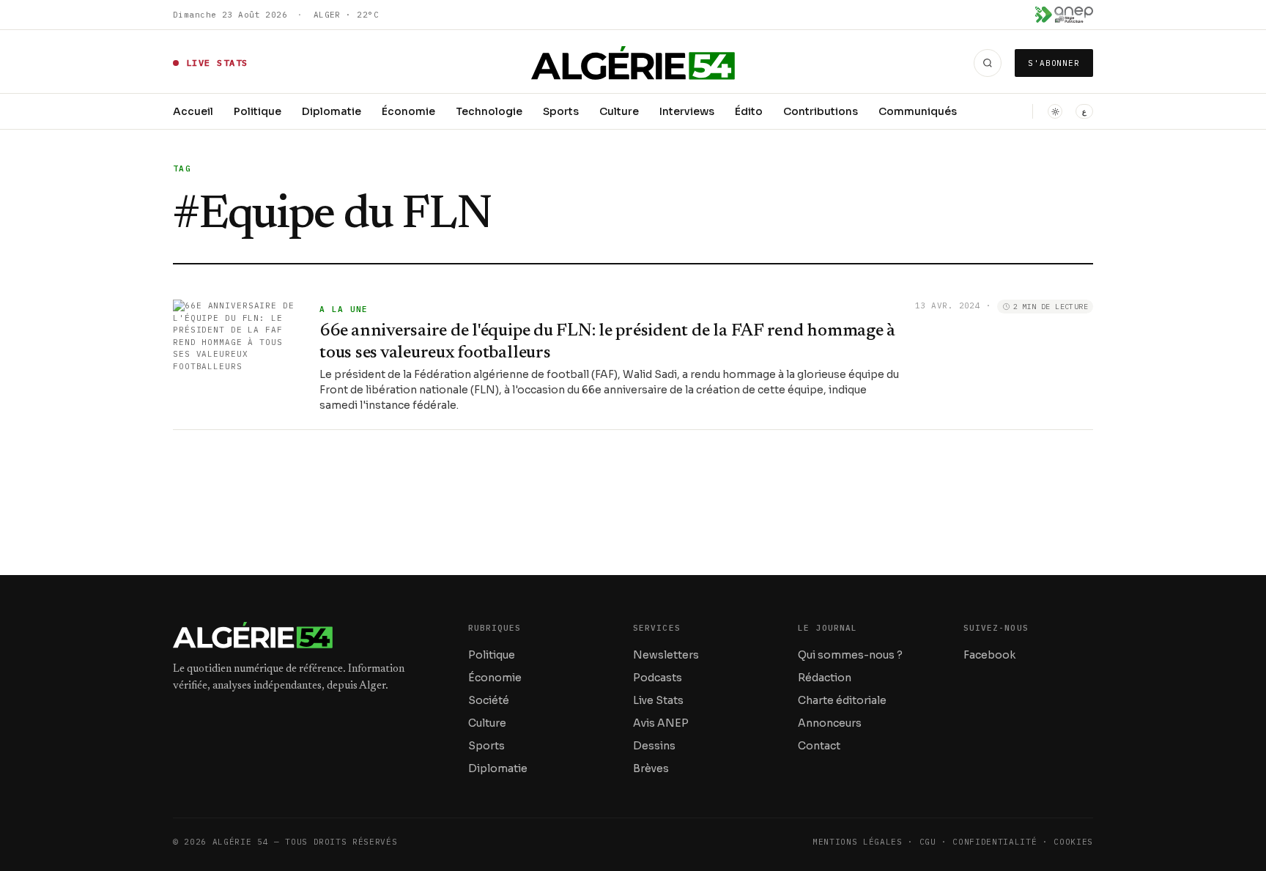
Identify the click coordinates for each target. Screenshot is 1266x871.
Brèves (651, 768)
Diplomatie (331, 111)
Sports (561, 111)
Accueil (193, 111)
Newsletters (666, 654)
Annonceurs (830, 723)
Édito (749, 111)
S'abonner (1054, 63)
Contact (819, 745)
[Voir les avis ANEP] (1064, 15)
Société (488, 700)
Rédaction (824, 677)
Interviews (686, 111)
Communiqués (917, 111)
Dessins (654, 745)
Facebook (989, 654)
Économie (408, 111)
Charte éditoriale (842, 700)
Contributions (820, 111)
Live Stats (658, 700)
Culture (619, 111)
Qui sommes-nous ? (850, 654)
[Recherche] (988, 63)
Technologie (489, 111)
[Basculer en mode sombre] (1055, 111)
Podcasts (657, 677)
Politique (257, 111)
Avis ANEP (661, 723)
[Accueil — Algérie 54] (633, 63)
